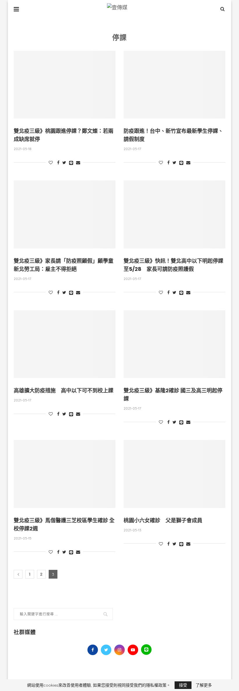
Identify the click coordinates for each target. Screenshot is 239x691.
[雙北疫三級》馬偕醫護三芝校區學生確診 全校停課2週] (64, 474)
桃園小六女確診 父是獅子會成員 (163, 520)
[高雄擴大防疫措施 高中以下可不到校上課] (64, 344)
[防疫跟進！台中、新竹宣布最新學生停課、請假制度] (174, 85)
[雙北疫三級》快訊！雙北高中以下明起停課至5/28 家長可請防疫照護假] (174, 214)
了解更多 (204, 685)
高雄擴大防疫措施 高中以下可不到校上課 (63, 390)
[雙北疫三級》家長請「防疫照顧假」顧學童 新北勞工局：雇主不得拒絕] (64, 214)
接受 (183, 685)
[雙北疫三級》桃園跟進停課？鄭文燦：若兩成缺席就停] (64, 85)
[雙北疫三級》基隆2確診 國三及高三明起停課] (174, 344)
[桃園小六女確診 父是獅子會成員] (174, 474)
